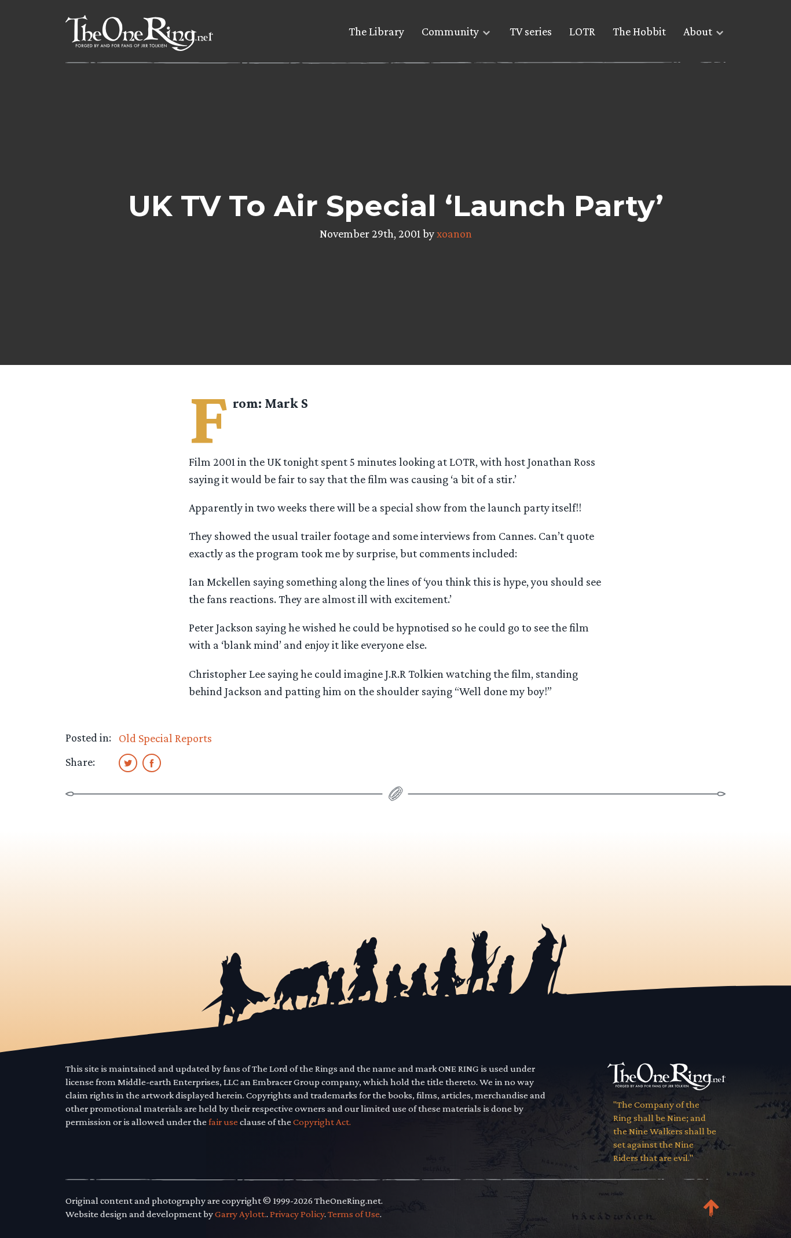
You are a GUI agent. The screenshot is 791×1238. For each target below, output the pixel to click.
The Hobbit (639, 31)
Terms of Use (354, 1213)
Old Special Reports (165, 738)
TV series (531, 31)
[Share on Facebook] (151, 762)
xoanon (454, 233)
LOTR (582, 31)
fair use (223, 1121)
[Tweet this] (128, 762)
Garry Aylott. (240, 1213)
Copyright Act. (322, 1121)
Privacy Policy (297, 1213)
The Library (376, 31)
